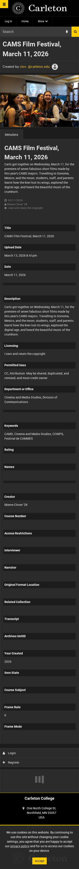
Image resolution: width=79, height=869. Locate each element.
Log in (8, 21)
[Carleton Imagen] (39, 8)
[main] (39, 415)
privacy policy (19, 846)
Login (11, 753)
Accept (39, 861)
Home (25, 21)
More (41, 21)
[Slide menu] (4, 4)
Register (13, 762)
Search (75, 32)
